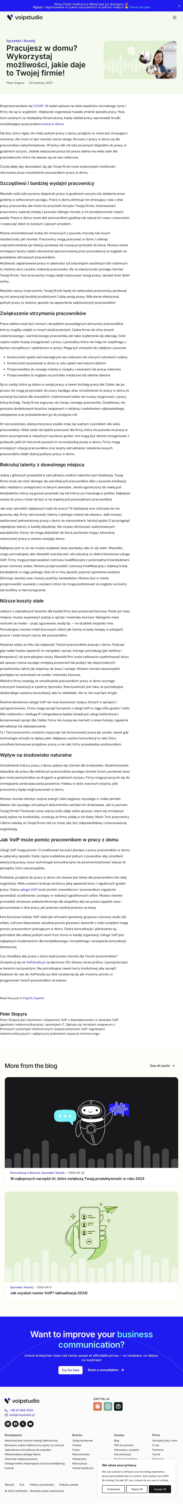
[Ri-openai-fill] (108, 1406)
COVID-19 (40, 106)
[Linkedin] (8, 1424)
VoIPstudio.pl (35, 962)
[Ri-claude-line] (97, 1406)
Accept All (160, 1489)
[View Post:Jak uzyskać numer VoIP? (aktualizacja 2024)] (91, 1237)
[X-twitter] (23, 1424)
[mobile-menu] (173, 17)
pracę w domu (53, 124)
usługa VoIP (28, 889)
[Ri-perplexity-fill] (118, 1406)
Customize (113, 1489)
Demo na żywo (140, 7)
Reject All (137, 1489)
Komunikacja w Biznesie (25, 1173)
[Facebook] (15, 1424)
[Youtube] (30, 1424)
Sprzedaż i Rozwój (20, 41)
